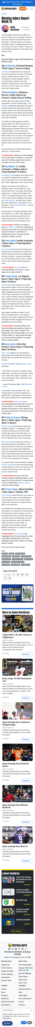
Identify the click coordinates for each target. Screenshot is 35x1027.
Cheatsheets (5, 977)
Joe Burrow (10, 65)
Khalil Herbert (6, 442)
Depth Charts (23, 976)
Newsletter (5, 998)
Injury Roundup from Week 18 (14, 846)
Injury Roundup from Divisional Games (15, 765)
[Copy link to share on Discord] (10, 578)
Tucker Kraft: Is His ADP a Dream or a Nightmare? (17, 636)
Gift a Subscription (25, 998)
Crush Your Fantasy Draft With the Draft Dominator (23, 879)
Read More (26, 654)
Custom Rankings (7, 974)
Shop (20, 992)
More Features (17, 931)
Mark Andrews (11, 92)
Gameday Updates (23, 919)
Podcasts (4, 995)
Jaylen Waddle (9, 200)
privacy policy (7, 1018)
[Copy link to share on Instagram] (5, 578)
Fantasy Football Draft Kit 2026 (22, 910)
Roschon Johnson (8, 465)
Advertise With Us (25, 989)
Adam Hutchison (14, 28)
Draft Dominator (6, 968)
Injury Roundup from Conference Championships (16, 723)
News (3, 992)
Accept (24, 1022)
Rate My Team (21, 900)
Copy (8, 575)
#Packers (5, 364)
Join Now (23, 9)
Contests (22, 1005)
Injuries (11, 553)
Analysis (4, 553)
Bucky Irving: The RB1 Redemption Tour (16, 679)
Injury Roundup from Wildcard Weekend (15, 806)
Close (29, 1022)
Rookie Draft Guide (7, 1002)
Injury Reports (6, 1005)
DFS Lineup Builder (25, 965)
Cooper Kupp (11, 276)
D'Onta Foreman (12, 417)
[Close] (32, 1010)
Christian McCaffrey (20, 205)
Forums (21, 1002)
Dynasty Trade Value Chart (26, 969)
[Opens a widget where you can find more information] (7, 1023)
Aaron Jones (10, 344)
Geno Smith (10, 240)
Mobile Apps (23, 995)
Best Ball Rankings (25, 973)
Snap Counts (23, 980)
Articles (4, 14)
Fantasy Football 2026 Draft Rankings (24, 891)
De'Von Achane (11, 489)
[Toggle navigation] (32, 9)
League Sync (5, 965)
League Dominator (7, 971)
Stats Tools (23, 983)
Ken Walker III (11, 166)
